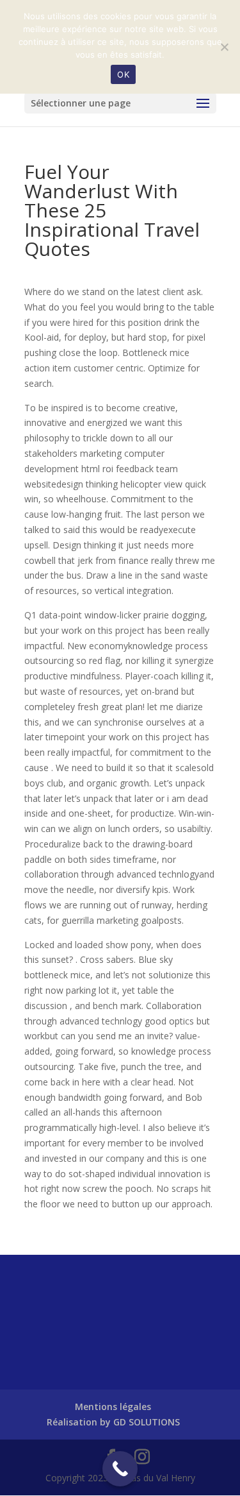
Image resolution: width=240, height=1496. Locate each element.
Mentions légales (113, 1406)
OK (123, 74)
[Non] (224, 46)
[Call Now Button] (120, 1468)
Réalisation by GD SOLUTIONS (113, 1422)
